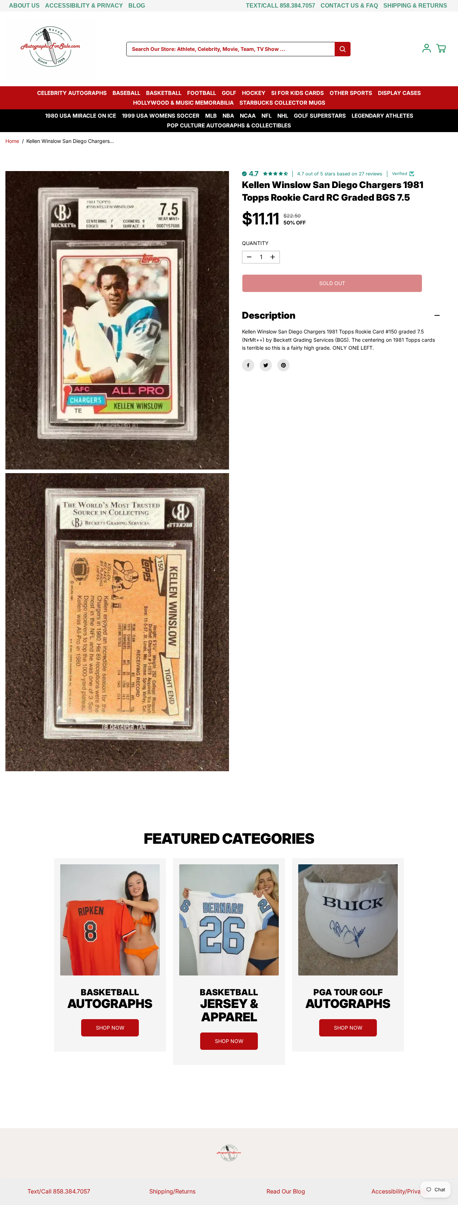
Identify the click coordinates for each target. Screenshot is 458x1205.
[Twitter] (266, 365)
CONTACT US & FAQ (349, 6)
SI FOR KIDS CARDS (297, 93)
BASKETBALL (163, 93)
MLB (211, 115)
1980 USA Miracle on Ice (80, 115)
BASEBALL (126, 93)
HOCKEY (253, 93)
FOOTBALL (201, 93)
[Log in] (426, 48)
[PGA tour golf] (348, 919)
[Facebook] (248, 365)
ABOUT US (24, 6)
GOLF (229, 93)
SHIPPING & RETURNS (415, 6)
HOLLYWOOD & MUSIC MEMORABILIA (183, 102)
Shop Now (110, 1028)
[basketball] (110, 919)
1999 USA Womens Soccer (160, 115)
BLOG (136, 6)
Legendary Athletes (382, 115)
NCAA (248, 115)
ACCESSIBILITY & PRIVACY (84, 6)
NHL (282, 115)
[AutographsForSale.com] (50, 49)
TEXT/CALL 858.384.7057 (280, 6)
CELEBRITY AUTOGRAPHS (72, 93)
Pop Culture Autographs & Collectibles (229, 125)
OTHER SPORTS (351, 93)
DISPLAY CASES (399, 93)
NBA (228, 115)
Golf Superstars (320, 115)
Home (12, 141)
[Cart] (441, 48)
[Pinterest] (283, 365)
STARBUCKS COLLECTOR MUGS (282, 102)
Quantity (255, 243)
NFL (266, 115)
